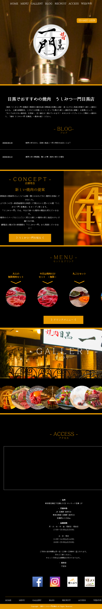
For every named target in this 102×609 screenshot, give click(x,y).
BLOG (48, 3)
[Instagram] (55, 582)
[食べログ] (72, 582)
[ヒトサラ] (90, 582)
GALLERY (37, 3)
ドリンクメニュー (63, 320)
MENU (25, 3)
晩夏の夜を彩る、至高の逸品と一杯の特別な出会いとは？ (48, 143)
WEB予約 (86, 3)
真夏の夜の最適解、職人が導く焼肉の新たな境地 (45, 157)
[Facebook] (37, 582)
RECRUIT (60, 3)
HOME (14, 3)
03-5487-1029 (87, 20)
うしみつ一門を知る (30, 238)
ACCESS (74, 3)
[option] (8, 397)
